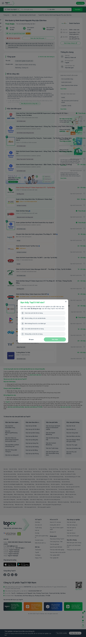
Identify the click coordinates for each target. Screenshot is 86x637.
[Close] (65, 301)
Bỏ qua (31, 339)
